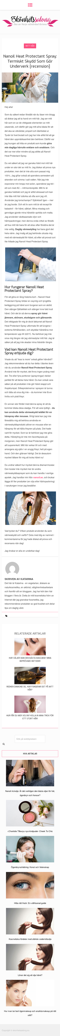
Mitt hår (30, 46)
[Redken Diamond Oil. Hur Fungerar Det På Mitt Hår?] (30, 683)
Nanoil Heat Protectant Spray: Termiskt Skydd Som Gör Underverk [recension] (30, 61)
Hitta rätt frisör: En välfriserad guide (30, 903)
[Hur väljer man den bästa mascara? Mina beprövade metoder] (30, 654)
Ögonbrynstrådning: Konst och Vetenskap (30, 867)
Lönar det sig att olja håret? (30, 975)
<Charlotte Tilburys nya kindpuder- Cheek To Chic (30, 831)
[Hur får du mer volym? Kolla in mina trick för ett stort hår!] (30, 712)
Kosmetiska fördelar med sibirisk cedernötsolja (30, 938)
